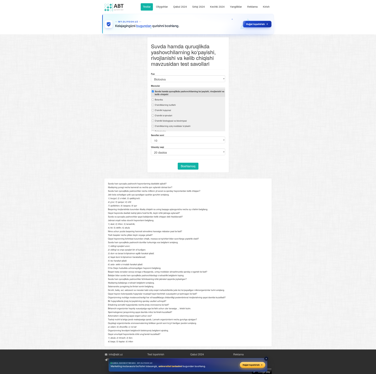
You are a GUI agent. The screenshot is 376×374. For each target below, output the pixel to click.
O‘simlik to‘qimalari (163, 115)
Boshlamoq (188, 166)
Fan (153, 73)
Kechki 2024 (217, 6)
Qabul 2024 (180, 6)
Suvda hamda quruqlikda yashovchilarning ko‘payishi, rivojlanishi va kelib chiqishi (189, 93)
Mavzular (155, 85)
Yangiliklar (236, 6)
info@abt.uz (115, 354)
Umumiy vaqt (157, 147)
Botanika (159, 99)
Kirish (266, 6)
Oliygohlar (162, 6)
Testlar (147, 6)
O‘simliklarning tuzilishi (165, 104)
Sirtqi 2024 (198, 6)
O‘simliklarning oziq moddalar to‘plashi (172, 126)
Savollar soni (157, 135)
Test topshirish (155, 354)
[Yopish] (266, 358)
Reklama (252, 6)
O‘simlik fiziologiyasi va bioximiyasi (171, 120)
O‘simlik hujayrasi (163, 110)
